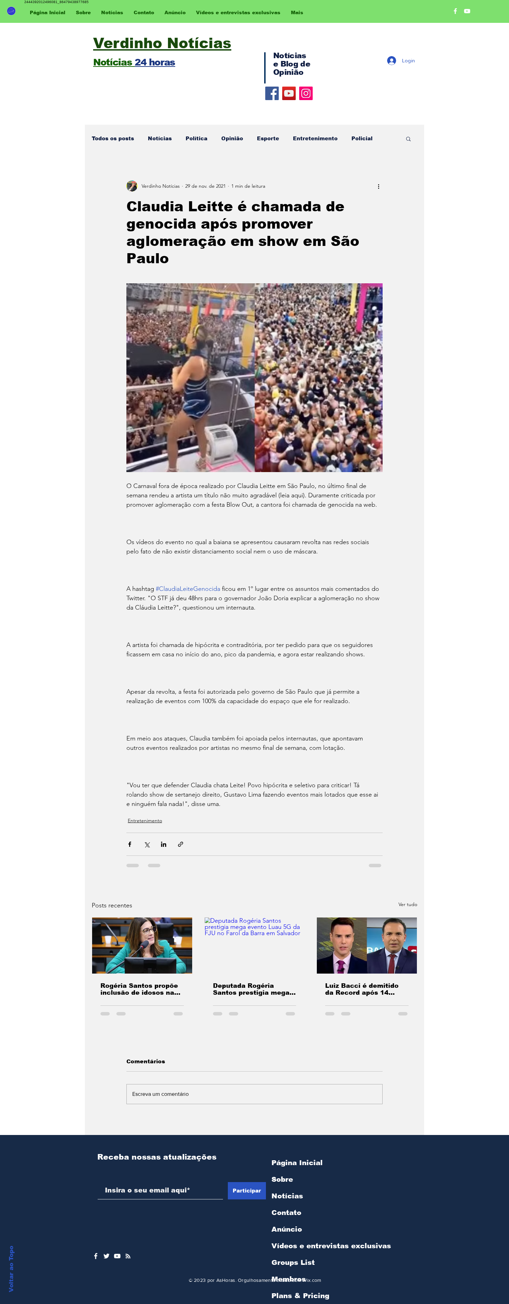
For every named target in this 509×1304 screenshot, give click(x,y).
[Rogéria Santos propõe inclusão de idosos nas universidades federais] (142, 945)
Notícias (160, 138)
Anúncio (286, 1229)
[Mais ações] (378, 186)
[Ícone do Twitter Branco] (106, 1256)
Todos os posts (113, 138)
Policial (362, 138)
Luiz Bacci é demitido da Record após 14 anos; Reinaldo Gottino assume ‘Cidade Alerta (364, 989)
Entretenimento (315, 138)
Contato (286, 1212)
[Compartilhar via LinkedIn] (163, 844)
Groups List (293, 1262)
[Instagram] (306, 93)
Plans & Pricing (300, 1295)
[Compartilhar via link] (180, 844)
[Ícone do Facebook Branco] (96, 1256)
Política (196, 138)
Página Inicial (297, 1162)
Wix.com (312, 1280)
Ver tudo (408, 904)
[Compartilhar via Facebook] (129, 844)
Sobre (282, 1179)
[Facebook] (272, 93)
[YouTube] (289, 93)
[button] (408, 138)
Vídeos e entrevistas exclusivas (331, 1246)
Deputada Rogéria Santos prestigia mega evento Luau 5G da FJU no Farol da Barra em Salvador (252, 989)
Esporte (268, 138)
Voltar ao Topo (11, 1269)
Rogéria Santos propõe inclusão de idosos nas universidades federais (139, 989)
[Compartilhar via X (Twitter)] (146, 844)
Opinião (232, 138)
